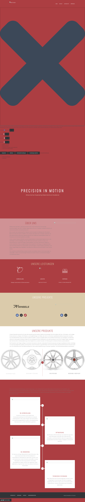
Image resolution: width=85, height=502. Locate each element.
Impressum (4, 158)
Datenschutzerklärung (6, 156)
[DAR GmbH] (17, 4)
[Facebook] (17, 315)
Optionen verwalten (5, 144)
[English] (2, 500)
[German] (4, 500)
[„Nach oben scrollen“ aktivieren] (82, 499)
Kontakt (60, 3)
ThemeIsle (73, 495)
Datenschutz (66, 3)
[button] (42, 63)
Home (56, 3)
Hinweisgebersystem (32, 495)
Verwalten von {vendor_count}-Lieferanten (9, 147)
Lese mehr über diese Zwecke (7, 148)
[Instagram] (21, 315)
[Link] (25, 315)
